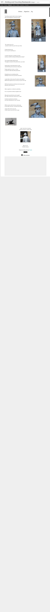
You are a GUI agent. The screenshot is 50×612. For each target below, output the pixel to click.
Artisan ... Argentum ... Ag (25, 11)
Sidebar (17, 5)
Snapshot (22, 5)
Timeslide (26, 5)
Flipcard (5, 5)
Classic (2, 5)
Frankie (30, 150)
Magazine (10, 5)
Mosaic (14, 5)
